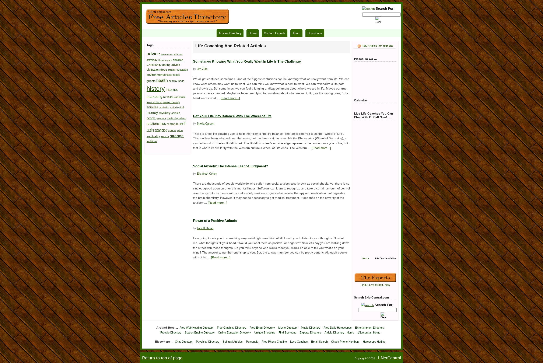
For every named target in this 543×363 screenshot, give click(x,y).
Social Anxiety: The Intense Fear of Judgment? (230, 166)
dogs (163, 69)
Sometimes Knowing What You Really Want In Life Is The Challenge (247, 61)
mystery (165, 113)
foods (176, 74)
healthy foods (176, 81)
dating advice (171, 64)
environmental (156, 74)
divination (153, 69)
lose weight (179, 97)
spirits (180, 130)
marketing (152, 107)
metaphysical (177, 107)
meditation (164, 107)
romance (173, 123)
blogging (162, 60)
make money (171, 102)
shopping (161, 130)
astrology (152, 60)
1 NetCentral (187, 16)
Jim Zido (202, 68)
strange (177, 136)
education (182, 69)
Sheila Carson (205, 123)
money (152, 112)
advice (153, 53)
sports (165, 136)
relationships (156, 123)
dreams (172, 70)
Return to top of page (162, 358)
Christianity (154, 64)
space (172, 130)
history (156, 88)
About (296, 33)
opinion (175, 113)
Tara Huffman (205, 228)
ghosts (151, 81)
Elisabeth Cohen (207, 173)
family (169, 75)
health (162, 80)
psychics (161, 118)
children (178, 60)
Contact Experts (274, 33)
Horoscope (315, 33)
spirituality (153, 136)
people (151, 118)
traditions (152, 141)
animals (178, 54)
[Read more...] (230, 98)
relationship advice (176, 118)
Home (253, 33)
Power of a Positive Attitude (215, 221)
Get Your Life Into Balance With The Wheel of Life (232, 116)
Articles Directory (230, 33)
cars (169, 60)
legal (170, 96)
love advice (154, 102)
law (165, 97)
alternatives (167, 54)
